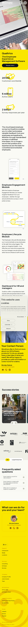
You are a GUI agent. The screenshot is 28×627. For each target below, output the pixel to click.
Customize (7, 324)
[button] (10, 65)
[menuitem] (5, 544)
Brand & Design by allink (8, 624)
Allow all (8, 328)
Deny (8, 320)
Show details (20, 316)
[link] (2, 369)
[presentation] (14, 477)
